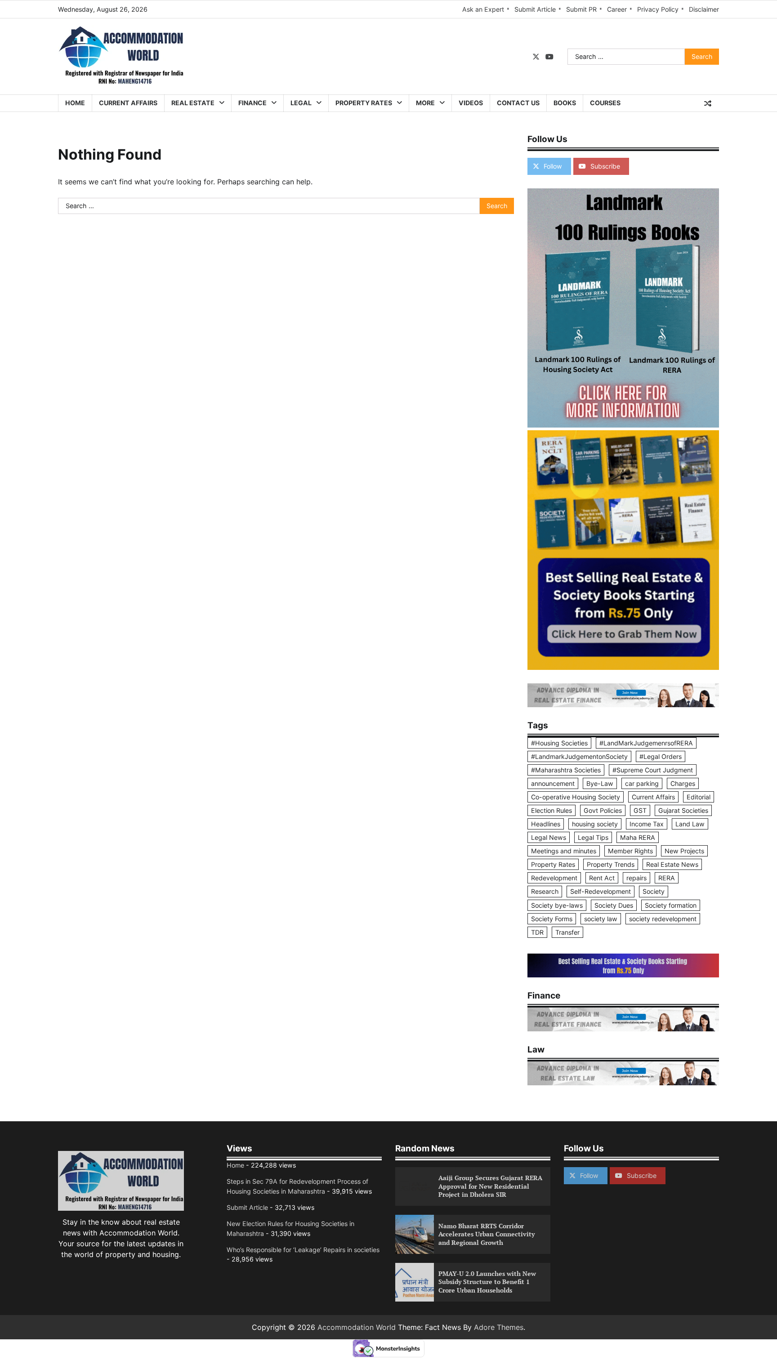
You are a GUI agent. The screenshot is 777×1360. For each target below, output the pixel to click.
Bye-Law (599, 783)
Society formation (671, 905)
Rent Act (602, 878)
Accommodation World (356, 1327)
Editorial (698, 797)
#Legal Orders (660, 756)
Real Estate (192, 103)
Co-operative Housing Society (575, 797)
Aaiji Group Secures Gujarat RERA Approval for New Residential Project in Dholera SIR (490, 1186)
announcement (553, 783)
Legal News (548, 837)
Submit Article (535, 9)
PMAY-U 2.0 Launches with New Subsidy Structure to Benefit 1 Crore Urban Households (487, 1281)
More (425, 103)
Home (75, 103)
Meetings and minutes (563, 851)
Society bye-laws (557, 905)
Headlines (545, 824)
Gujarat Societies (683, 810)
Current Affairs (128, 103)
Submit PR (581, 9)
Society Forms (551, 919)
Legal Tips (593, 837)
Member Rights (630, 851)
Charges (682, 783)
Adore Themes (498, 1327)
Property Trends (610, 864)
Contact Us (518, 103)
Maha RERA (637, 837)
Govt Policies (603, 810)
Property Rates (363, 103)
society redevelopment (663, 919)
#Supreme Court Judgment (652, 770)
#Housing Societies (559, 743)
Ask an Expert (483, 9)
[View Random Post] (707, 103)
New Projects (684, 851)
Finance (252, 103)
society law (600, 919)
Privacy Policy (658, 9)
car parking (642, 783)
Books (565, 103)
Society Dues (613, 905)
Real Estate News (672, 864)
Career (617, 9)
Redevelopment (554, 878)
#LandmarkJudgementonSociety (579, 756)
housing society (595, 824)
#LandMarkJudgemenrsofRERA (646, 743)
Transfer (567, 932)
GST (640, 810)
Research (544, 891)
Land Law (690, 824)
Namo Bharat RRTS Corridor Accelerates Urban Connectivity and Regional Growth (486, 1234)
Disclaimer (704, 9)
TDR (537, 932)
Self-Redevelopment (600, 891)
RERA (666, 878)
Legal (301, 103)
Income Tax (647, 824)
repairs (636, 878)
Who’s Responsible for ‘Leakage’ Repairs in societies (303, 1249)
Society (654, 891)
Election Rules (551, 810)
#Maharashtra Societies (566, 770)
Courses (605, 103)
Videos (471, 103)
